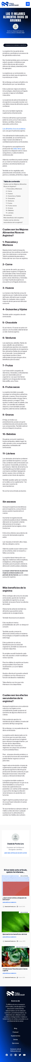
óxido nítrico (17, 148)
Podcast (15, 1032)
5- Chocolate (10, 198)
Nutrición (25, 875)
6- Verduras (10, 201)
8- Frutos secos (11, 205)
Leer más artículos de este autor (15, 853)
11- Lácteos (9, 213)
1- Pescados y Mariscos (14, 189)
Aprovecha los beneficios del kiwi (15, 934)
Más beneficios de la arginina (14, 217)
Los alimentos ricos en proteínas (14, 129)
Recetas (26, 946)
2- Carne (9, 191)
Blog (15, 1028)
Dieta (21, 875)
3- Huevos (9, 193)
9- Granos (9, 208)
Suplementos (15, 1036)
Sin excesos (8, 215)
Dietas (15, 1039)
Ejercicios (15, 1043)
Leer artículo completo (9, 902)
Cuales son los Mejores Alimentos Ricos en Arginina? (15, 185)
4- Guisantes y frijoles (13, 196)
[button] (28, 4)
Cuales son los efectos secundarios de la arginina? (13, 221)
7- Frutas (9, 203)
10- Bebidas (10, 210)
